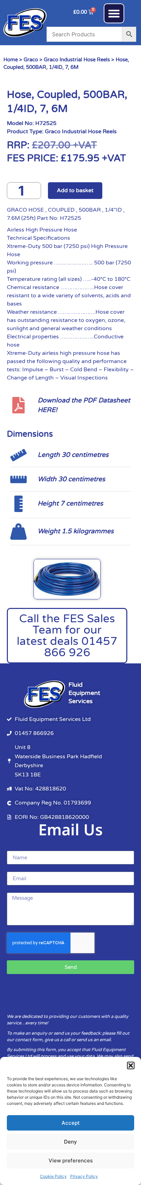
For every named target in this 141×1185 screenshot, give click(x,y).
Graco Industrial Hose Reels (77, 60)
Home (10, 60)
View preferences (71, 1160)
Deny (70, 1141)
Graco (31, 60)
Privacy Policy (84, 1176)
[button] (130, 1065)
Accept (71, 1123)
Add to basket (75, 190)
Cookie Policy (53, 1176)
